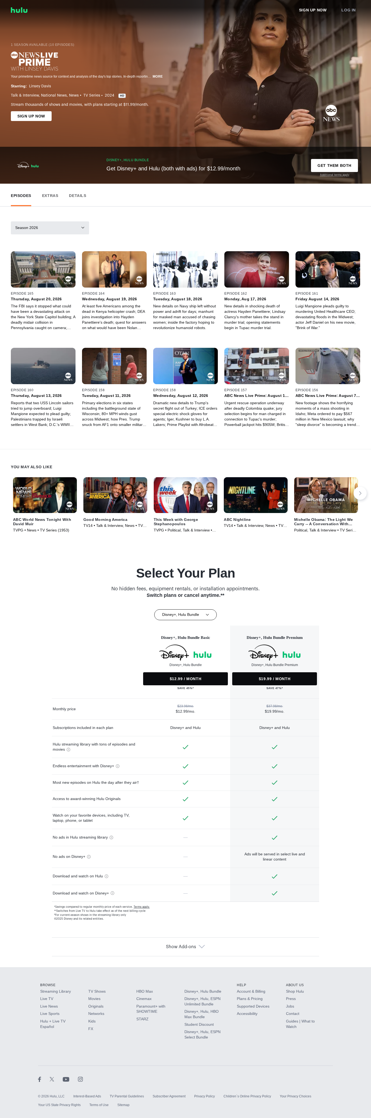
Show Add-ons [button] (181, 947)
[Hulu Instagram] (80, 1079)
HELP (241, 985)
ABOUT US (295, 985)
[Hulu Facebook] (44, 1079)
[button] (21, 194)
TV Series (91, 95)
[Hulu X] (56, 1079)
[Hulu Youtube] (70, 1079)
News (74, 95)
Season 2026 (26, 227)
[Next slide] (360, 493)
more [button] (158, 76)
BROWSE (48, 985)
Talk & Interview (25, 95)
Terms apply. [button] (142, 907)
